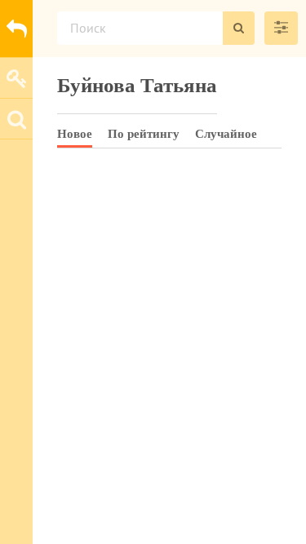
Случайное (226, 133)
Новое (74, 133)
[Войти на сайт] (16, 77)
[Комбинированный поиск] (281, 28)
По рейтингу (144, 133)
